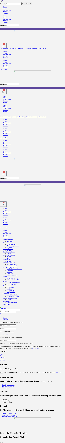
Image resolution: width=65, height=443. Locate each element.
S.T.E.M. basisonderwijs (13, 282)
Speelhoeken (6, 301)
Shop (4, 8)
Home (5, 7)
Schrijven (9, 289)
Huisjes (9, 250)
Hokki (8, 258)
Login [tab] (5, 318)
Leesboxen (10, 270)
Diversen (9, 247)
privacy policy (36, 348)
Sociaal (9, 299)
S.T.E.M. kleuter (11, 284)
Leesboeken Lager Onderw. (14, 269)
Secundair (6, 293)
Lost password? (4, 334)
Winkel (5, 53)
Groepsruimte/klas (8, 249)
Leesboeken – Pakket (9, 267)
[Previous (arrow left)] (0, 442)
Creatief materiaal (11, 244)
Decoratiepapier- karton (13, 246)
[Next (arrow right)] (2, 442)
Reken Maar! (6, 304)
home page (55, 372)
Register (3, 351)
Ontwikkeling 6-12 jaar (13, 279)
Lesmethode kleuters (12, 264)
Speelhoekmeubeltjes (12, 302)
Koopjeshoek (6, 259)
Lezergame (10, 273)
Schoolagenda (10, 287)
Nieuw (5, 276)
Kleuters (9, 261)
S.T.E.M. (5, 281)
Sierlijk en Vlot (11, 292)
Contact (5, 13)
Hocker (9, 256)
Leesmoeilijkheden (12, 275)
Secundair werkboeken (13, 296)
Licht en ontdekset (12, 266)
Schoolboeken (7, 10)
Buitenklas (9, 241)
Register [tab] (5, 319)
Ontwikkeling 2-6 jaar (13, 278)
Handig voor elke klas (9, 252)
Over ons (5, 11)
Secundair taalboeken (12, 295)
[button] (1, 1)
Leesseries (9, 272)
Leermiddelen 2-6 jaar (9, 262)
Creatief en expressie (8, 242)
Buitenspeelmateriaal (8, 239)
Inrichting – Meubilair (9, 255)
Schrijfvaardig (10, 290)
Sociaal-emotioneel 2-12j (10, 298)
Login (12, 331)
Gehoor (9, 253)
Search (2, 25)
